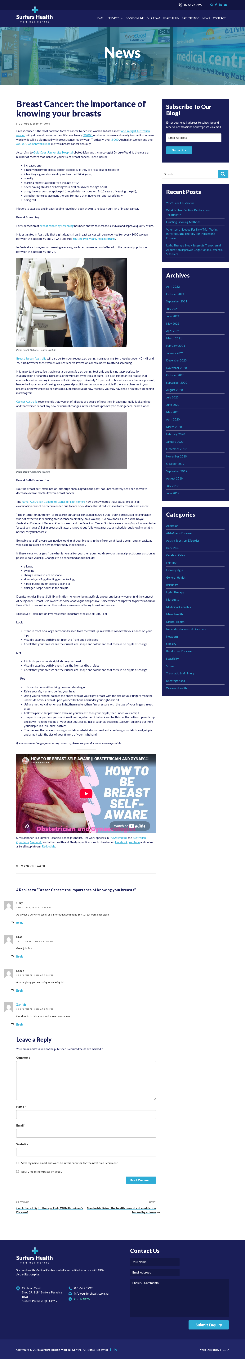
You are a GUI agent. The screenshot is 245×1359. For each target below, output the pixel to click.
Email (20, 1125)
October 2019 (175, 463)
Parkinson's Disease (179, 651)
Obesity (171, 643)
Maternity (172, 599)
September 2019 (176, 471)
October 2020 (175, 375)
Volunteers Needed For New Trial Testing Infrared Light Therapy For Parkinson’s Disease (192, 234)
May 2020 (172, 412)
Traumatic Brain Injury (180, 673)
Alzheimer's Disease (179, 533)
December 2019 (176, 449)
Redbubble (48, 846)
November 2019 (176, 456)
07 (193, 5)
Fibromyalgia (174, 570)
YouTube (134, 842)
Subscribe (179, 150)
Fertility (171, 562)
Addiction (172, 525)
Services (113, 18)
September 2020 (176, 382)
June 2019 (172, 493)
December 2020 (176, 360)
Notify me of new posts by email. (41, 1171)
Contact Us (225, 4)
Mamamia (36, 842)
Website (22, 1144)
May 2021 (172, 323)
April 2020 (173, 419)
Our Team (153, 18)
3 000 (115, 139)
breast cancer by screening (57, 225)
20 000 (88, 135)
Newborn (172, 636)
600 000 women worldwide (33, 143)
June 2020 (172, 404)
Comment (23, 1057)
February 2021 (175, 345)
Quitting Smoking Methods (183, 222)
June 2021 (172, 316)
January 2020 (175, 441)
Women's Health (33, 866)
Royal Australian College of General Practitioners (53, 501)
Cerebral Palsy (175, 555)
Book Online (135, 18)
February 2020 (175, 434)
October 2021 (175, 294)
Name (21, 1106)
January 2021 (175, 353)
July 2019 (172, 486)
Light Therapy (175, 592)
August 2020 (174, 390)
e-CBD (224, 1349)
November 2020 (176, 368)
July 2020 (172, 397)
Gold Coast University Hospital (53, 152)
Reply (19, 922)
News (206, 18)
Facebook (121, 842)
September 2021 (176, 301)
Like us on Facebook (216, 4)
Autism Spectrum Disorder (182, 540)
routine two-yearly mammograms (94, 238)
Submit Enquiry (208, 1325)
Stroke (170, 666)
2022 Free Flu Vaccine (180, 203)
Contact (219, 18)
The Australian (118, 837)
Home (99, 18)
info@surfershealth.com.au (91, 1293)
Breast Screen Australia (31, 358)
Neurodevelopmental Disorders (186, 629)
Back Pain (172, 548)
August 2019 (174, 478)
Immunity (172, 584)
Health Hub (171, 18)
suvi (47, 124)
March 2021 (174, 338)
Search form (211, 4)
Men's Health (174, 614)
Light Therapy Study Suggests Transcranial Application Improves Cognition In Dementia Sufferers (194, 250)
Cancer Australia (27, 401)
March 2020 (174, 427)
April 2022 (173, 286)
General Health (175, 577)
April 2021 (173, 331)
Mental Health (175, 621)
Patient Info (190, 18)
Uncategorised (175, 680)
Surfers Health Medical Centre (34, 15)
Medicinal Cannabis (178, 607)
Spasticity (172, 658)
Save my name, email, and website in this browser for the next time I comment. (69, 1163)
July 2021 (172, 308)
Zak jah (21, 1004)
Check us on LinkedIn (220, 4)
